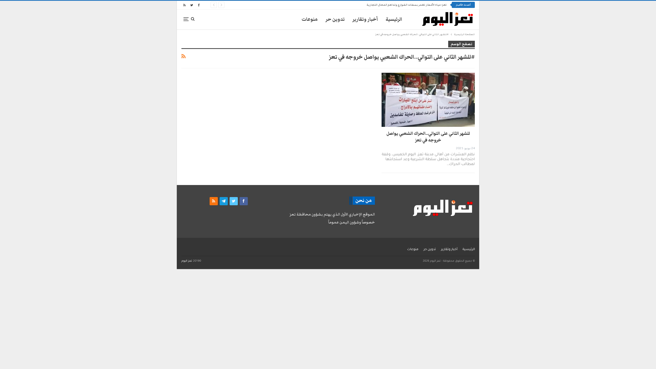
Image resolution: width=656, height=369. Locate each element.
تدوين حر (335, 19)
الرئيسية (394, 19)
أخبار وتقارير (365, 19)
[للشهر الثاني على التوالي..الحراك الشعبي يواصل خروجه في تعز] (428, 100)
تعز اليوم (186, 261)
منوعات (310, 19)
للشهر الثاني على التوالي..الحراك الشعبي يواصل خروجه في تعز (428, 137)
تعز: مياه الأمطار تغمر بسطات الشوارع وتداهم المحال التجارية (407, 5)
